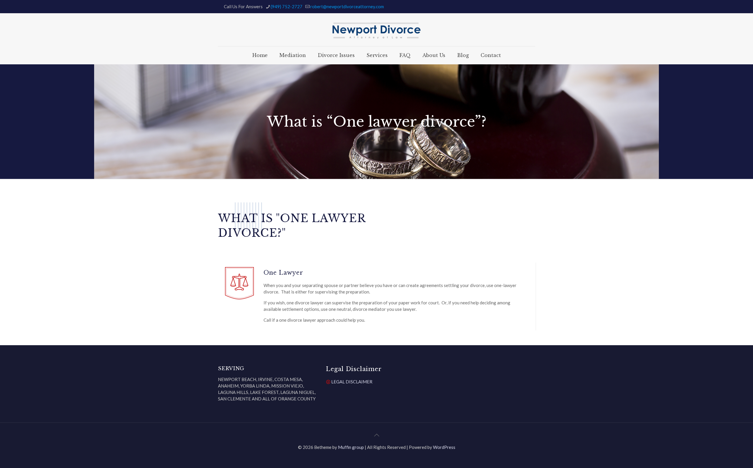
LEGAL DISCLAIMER (351, 381)
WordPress (444, 447)
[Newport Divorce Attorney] (376, 29)
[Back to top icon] (376, 435)
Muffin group (351, 447)
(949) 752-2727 (286, 6)
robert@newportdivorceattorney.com (347, 6)
